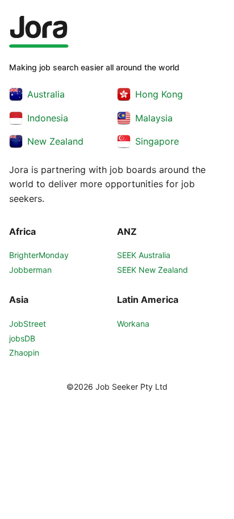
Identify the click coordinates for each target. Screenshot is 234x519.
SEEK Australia (143, 255)
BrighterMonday (39, 255)
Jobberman (30, 270)
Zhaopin (24, 352)
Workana (133, 323)
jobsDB (22, 338)
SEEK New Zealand (152, 270)
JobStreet (27, 323)
